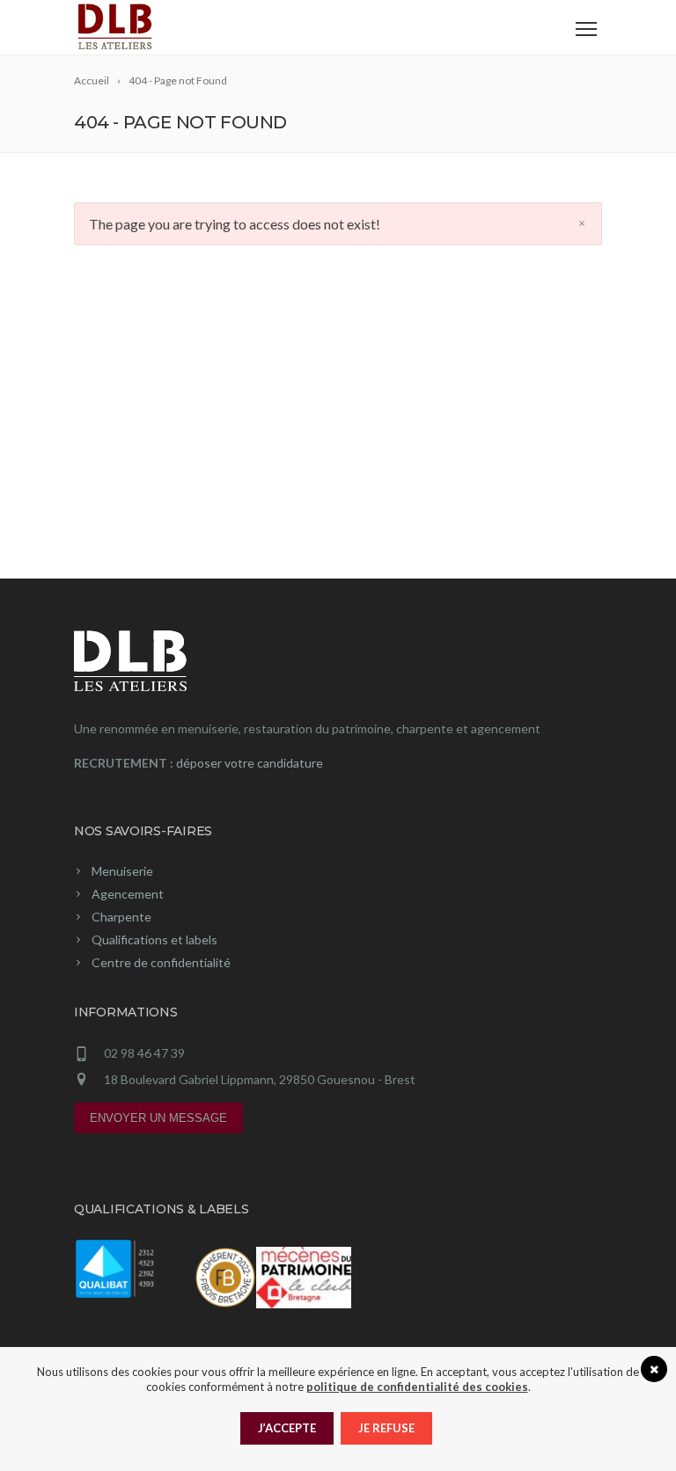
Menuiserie (122, 870)
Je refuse (386, 1428)
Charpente (121, 916)
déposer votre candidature (249, 762)
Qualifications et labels (154, 939)
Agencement (128, 893)
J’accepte (287, 1428)
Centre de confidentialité (161, 962)
